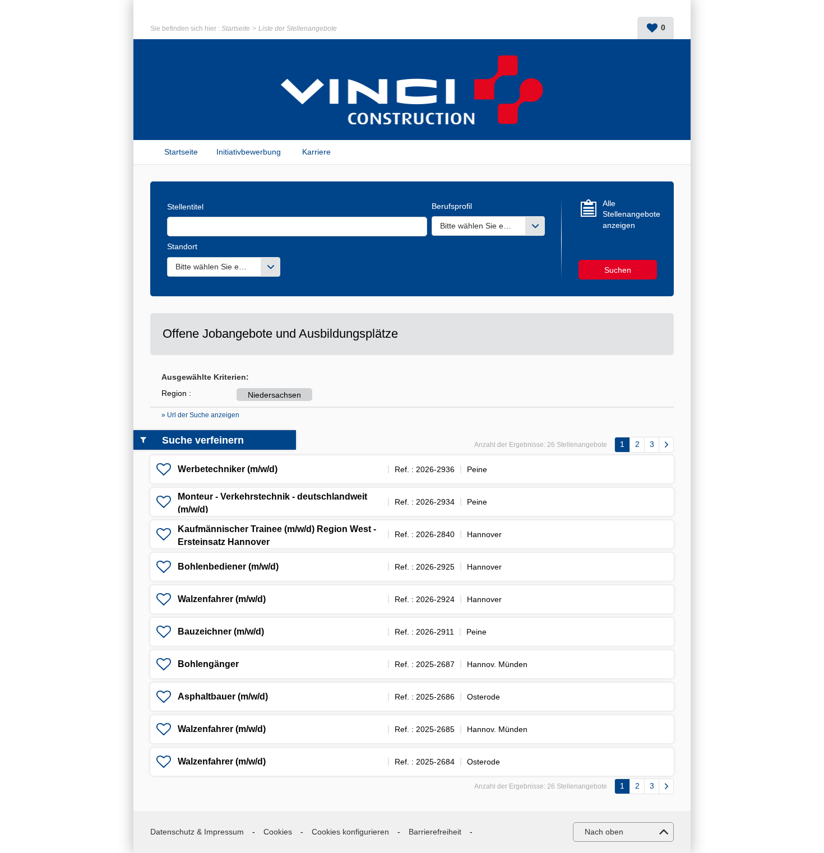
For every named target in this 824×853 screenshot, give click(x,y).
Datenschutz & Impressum (197, 831)
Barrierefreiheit (435, 831)
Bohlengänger (208, 664)
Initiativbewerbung (248, 151)
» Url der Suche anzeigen (200, 415)
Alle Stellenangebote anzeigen (630, 214)
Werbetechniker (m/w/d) (227, 469)
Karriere (316, 151)
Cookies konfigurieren (350, 831)
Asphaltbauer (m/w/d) (223, 696)
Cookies (277, 831)
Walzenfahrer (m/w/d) (222, 599)
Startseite (235, 28)
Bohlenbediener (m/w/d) (228, 566)
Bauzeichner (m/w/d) (221, 631)
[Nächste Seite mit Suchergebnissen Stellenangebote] (666, 444)
